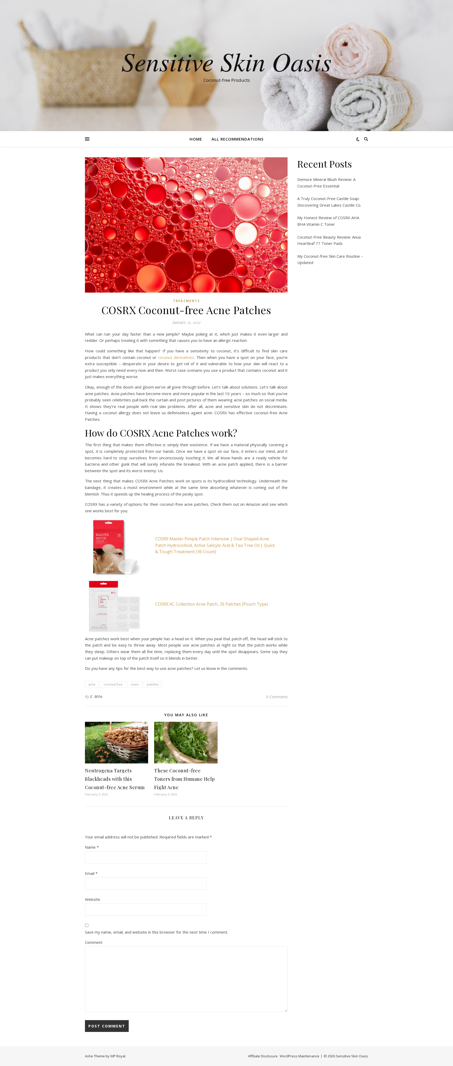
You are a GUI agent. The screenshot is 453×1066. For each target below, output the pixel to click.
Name (92, 847)
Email (91, 873)
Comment (94, 942)
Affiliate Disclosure (263, 1056)
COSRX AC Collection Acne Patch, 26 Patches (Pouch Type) (211, 604)
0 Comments (277, 696)
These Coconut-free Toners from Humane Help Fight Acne (184, 778)
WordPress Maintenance (299, 1056)
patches (153, 684)
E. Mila (96, 696)
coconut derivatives (176, 357)
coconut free (113, 684)
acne (91, 684)
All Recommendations (237, 139)
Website (92, 899)
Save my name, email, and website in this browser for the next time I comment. (156, 932)
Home (196, 139)
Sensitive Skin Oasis (226, 61)
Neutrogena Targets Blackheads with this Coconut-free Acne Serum (115, 778)
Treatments (186, 301)
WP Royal (117, 1056)
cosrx (135, 684)
